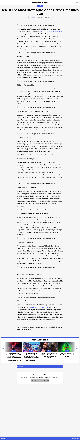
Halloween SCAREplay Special (39, 307)
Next (77, 349)
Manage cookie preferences (40, 380)
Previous (3, 349)
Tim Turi (32, 17)
